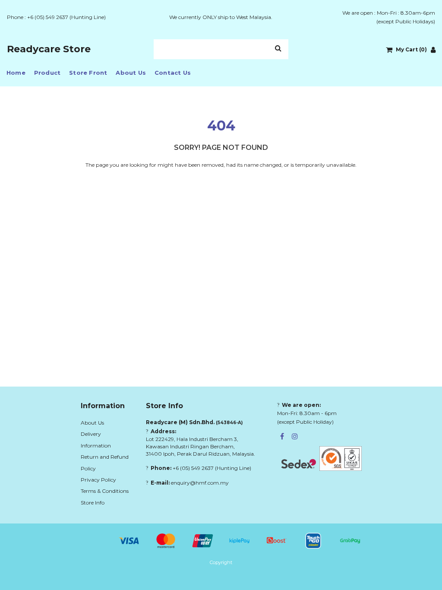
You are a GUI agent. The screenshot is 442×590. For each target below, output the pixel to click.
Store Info (92, 502)
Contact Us (173, 72)
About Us (131, 72)
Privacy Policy (98, 479)
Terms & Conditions (105, 491)
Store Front (88, 72)
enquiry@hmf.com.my (200, 482)
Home (15, 72)
